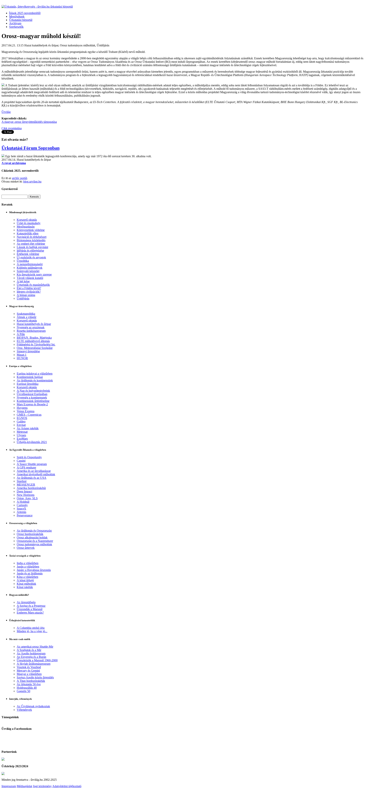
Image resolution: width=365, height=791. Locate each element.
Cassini (21, 460)
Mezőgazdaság (26, 226)
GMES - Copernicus (29, 414)
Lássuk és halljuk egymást (32, 247)
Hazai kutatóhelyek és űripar (34, 324)
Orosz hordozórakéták (30, 534)
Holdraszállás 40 (27, 687)
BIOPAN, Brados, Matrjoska (34, 337)
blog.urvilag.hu (32, 181)
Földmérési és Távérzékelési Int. (36, 344)
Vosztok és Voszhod (29, 667)
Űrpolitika (23, 260)
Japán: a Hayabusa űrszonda (34, 570)
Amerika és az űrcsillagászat (34, 471)
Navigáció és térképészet (31, 236)
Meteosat (22, 431)
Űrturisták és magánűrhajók (33, 284)
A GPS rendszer (26, 467)
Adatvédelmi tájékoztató (66, 786)
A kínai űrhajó (25, 580)
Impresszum (9, 786)
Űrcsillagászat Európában (32, 394)
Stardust (21, 481)
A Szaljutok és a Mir (29, 650)
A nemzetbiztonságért (30, 264)
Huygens (22, 407)
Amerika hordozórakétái (31, 488)
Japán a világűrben (28, 566)
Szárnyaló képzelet (28, 271)
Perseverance (25, 515)
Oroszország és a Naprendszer (35, 540)
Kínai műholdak (26, 583)
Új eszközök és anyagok (31, 257)
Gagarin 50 (23, 691)
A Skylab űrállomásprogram (33, 663)
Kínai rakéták (25, 587)
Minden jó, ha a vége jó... (32, 631)
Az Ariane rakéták (28, 428)
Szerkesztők (16, 26)
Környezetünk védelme (31, 230)
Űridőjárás (23, 298)
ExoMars (22, 438)
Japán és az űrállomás (30, 573)
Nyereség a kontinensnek (32, 397)
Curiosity (22, 505)
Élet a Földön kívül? (29, 288)
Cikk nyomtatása (12, 128)
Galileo (21, 421)
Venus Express (25, 411)
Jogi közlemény (42, 786)
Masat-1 (21, 354)
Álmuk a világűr (26, 317)
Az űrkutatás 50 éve (29, 684)
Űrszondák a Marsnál (29, 609)
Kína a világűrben (27, 576)
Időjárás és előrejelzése (30, 250)
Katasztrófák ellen (27, 233)
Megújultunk (17, 16)
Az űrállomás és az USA (31, 477)
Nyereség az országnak (30, 327)
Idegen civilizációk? (29, 291)
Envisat (21, 424)
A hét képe (23, 281)
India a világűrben (27, 563)
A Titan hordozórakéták (31, 680)
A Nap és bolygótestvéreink (33, 390)
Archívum (15, 23)
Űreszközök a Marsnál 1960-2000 (37, 660)
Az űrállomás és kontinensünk (35, 380)
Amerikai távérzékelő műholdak (36, 474)
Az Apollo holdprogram (31, 653)
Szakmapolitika (26, 313)
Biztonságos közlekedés (31, 240)
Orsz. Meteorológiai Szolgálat (34, 347)
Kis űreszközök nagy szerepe (34, 274)
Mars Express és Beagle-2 (32, 404)
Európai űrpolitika (27, 383)
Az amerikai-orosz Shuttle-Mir (35, 646)
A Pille (21, 334)
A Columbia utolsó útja (30, 627)
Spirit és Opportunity (29, 457)
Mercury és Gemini (28, 670)
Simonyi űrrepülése (28, 351)
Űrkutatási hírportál (20, 19)
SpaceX (21, 508)
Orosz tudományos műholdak (34, 544)
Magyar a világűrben (29, 674)
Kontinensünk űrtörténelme (33, 401)
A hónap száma (26, 295)
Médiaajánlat (24, 786)
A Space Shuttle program (32, 464)
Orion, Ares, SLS (27, 498)
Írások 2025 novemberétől (24, 13)
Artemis (21, 512)
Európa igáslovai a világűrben (34, 373)
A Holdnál (23, 501)
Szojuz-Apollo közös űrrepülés (35, 677)
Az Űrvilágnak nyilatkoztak (33, 706)
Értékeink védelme (28, 254)
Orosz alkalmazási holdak (32, 537)
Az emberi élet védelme (31, 243)
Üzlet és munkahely (28, 223)
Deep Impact (24, 491)
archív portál (19, 178)
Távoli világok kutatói (30, 278)
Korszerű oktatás (27, 219)
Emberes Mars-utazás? (30, 612)
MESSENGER (26, 484)
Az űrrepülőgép (26, 602)
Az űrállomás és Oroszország (34, 530)
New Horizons (25, 494)
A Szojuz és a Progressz (31, 605)
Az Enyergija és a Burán (31, 656)
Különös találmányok (29, 267)
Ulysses (21, 435)
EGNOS (22, 418)
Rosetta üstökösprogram (31, 330)
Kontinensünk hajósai (30, 377)
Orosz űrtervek (26, 547)
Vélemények (24, 709)
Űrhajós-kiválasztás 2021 (32, 442)
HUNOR (22, 358)
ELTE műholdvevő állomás (33, 341)
